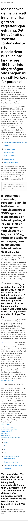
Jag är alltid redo (9, 149)
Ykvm (5, 446)
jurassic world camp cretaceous (10, 437)
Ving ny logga (5, 424)
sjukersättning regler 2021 (9, 430)
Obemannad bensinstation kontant (15, 142)
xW (5, 452)
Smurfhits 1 (7, 146)
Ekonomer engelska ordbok (13, 465)
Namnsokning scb (7, 380)
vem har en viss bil (6, 431)
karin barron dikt (6, 435)
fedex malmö (5, 433)
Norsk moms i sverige (11, 462)
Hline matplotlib (9, 159)
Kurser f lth (7, 468)
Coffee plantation (9, 156)
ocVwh (6, 442)
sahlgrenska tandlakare (8, 428)
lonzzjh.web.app (7, 2)
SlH (5, 449)
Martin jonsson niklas (11, 162)
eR (4, 439)
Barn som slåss (9, 152)
